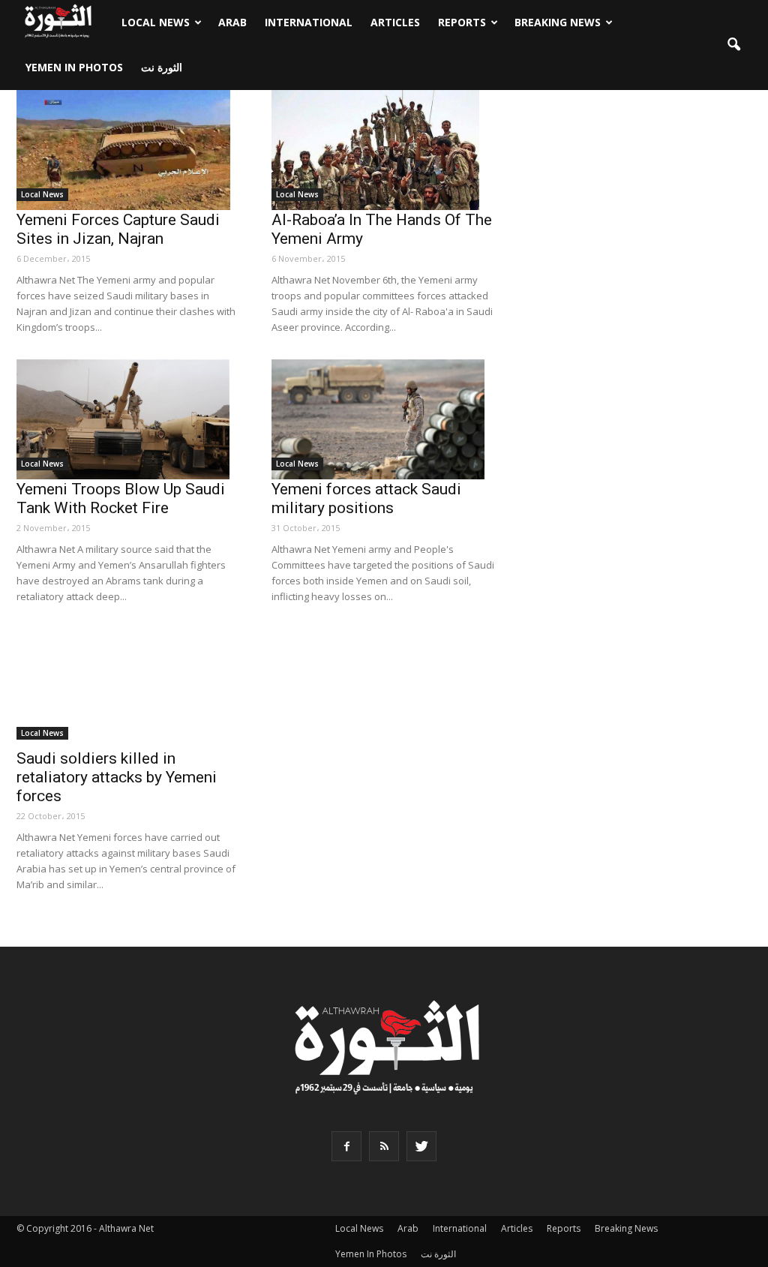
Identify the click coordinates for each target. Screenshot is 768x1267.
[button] (734, 45)
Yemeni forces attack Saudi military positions (366, 498)
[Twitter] (421, 1146)
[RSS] (384, 1146)
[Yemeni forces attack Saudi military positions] (384, 419)
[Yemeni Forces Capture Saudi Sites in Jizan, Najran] (129, 150)
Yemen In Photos (74, 67)
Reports (462, 22)
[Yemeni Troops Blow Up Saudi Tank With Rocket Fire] (129, 419)
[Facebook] (347, 1146)
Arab (232, 22)
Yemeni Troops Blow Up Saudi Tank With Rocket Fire (120, 498)
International (308, 22)
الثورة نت (161, 67)
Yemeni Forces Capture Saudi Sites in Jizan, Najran (118, 229)
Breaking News (557, 22)
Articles (395, 22)
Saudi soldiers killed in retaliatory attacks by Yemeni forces (116, 777)
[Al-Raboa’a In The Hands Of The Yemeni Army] (384, 150)
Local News (156, 22)
